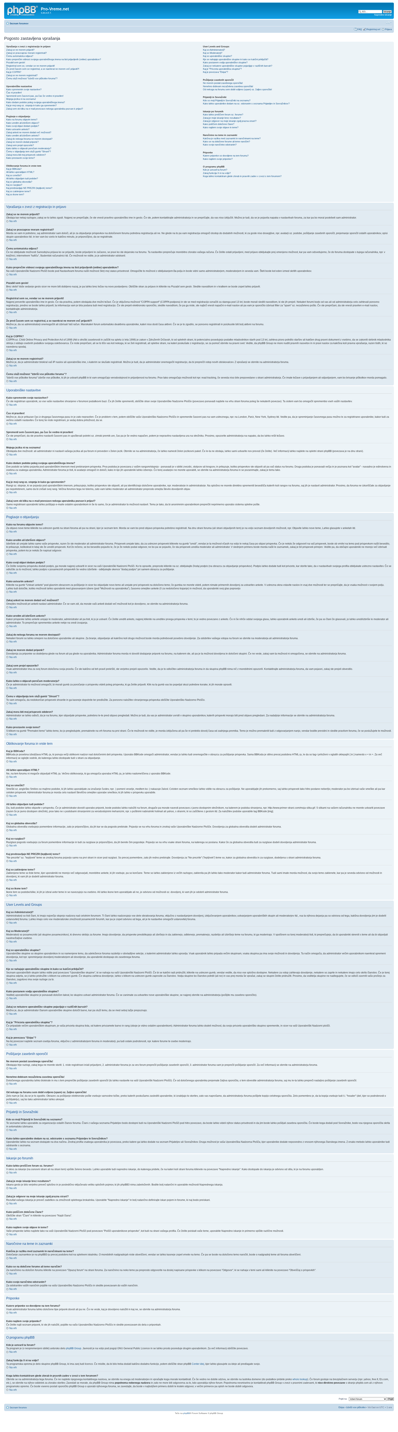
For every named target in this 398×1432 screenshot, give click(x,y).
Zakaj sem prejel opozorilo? (20, 145)
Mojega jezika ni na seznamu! (21, 99)
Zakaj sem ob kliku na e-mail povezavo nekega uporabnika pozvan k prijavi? (44, 108)
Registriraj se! (373, 29)
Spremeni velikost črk (389, 22)
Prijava (388, 29)
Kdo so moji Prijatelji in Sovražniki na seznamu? (226, 100)
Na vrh (13, 221)
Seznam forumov (19, 23)
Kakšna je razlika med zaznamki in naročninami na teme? (232, 138)
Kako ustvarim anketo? (17, 129)
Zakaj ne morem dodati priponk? (22, 142)
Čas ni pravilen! (14, 92)
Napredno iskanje (383, 14)
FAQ (359, 29)
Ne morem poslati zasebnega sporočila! (223, 83)
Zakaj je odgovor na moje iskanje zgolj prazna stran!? (229, 121)
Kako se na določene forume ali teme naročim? (226, 141)
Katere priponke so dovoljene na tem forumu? (226, 155)
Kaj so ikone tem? (15, 194)
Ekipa (341, 1407)
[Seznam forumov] (23, 10)
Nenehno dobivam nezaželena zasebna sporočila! (228, 86)
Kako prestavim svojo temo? (20, 158)
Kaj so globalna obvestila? (19, 182)
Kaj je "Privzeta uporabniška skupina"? (222, 69)
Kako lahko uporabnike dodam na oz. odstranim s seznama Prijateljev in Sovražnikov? (246, 103)
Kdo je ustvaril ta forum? (215, 169)
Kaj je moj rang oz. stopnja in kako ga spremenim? (31, 105)
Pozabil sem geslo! (15, 62)
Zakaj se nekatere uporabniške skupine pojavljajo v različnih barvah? (237, 66)
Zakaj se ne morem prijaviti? (20, 50)
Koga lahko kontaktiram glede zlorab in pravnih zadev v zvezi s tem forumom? (242, 176)
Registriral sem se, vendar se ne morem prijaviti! (30, 66)
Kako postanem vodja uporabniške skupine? (225, 62)
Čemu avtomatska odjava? (19, 56)
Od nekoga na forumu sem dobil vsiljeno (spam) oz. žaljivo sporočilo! (237, 89)
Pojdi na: (343, 1399)
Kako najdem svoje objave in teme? (220, 127)
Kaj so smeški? (14, 175)
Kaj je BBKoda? (14, 169)
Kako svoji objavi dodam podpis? (22, 126)
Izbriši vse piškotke (356, 1407)
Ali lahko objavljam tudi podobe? (22, 178)
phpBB (186, 1413)
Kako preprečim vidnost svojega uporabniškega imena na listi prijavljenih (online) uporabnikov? (53, 59)
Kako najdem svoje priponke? (218, 159)
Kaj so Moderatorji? (212, 53)
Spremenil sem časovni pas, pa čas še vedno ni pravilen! (34, 96)
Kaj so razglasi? (14, 185)
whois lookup (299, 1379)
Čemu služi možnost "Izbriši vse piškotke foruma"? (31, 78)
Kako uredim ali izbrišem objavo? (22, 123)
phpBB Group (73, 1348)
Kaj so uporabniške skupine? (217, 56)
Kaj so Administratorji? (214, 50)
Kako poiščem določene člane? (218, 124)
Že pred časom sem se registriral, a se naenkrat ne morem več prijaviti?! (42, 69)
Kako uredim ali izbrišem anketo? (22, 135)
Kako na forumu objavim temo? (21, 119)
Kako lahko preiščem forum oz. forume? (223, 114)
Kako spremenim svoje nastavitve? (23, 89)
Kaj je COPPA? (13, 72)
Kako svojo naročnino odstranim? (220, 144)
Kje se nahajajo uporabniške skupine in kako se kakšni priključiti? (235, 59)
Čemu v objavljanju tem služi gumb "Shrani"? (28, 151)
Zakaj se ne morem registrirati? (22, 75)
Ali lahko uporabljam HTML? (20, 172)
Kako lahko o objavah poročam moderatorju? (28, 148)
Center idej (198, 1363)
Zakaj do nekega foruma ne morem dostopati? (29, 139)
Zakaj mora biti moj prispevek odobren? (26, 155)
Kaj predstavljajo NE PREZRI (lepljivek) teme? (29, 188)
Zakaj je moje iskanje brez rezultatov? (222, 118)
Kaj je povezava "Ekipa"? (215, 72)
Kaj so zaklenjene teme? (18, 191)
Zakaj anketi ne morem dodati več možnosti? (28, 132)
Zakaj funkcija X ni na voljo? (217, 173)
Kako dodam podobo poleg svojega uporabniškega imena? (35, 102)
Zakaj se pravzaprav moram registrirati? (26, 53)
